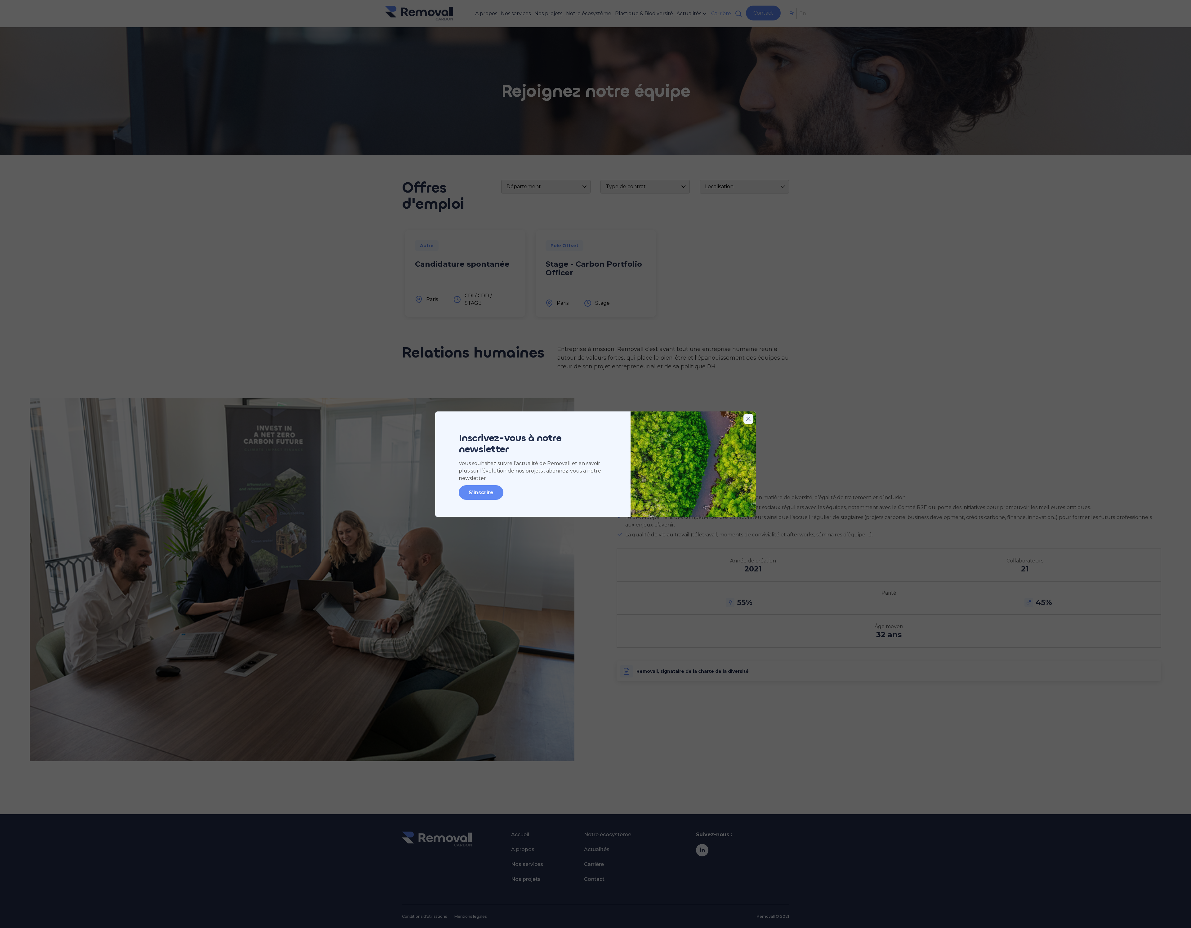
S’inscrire (481, 492)
